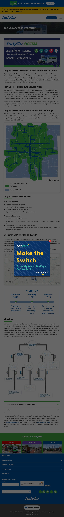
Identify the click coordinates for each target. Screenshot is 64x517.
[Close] (50, 241)
